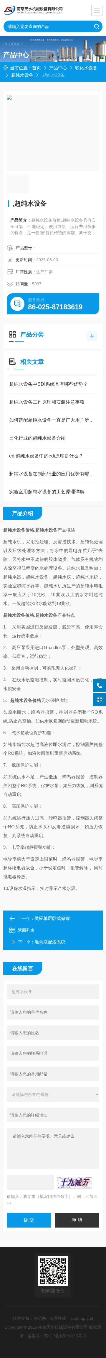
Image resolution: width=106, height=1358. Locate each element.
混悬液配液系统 (49, 941)
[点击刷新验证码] (74, 1182)
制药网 (40, 1318)
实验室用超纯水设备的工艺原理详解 (47, 491)
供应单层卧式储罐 (52, 918)
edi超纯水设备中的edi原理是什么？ (46, 455)
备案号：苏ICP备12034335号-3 (57, 1336)
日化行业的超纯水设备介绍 (37, 437)
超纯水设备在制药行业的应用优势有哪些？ (53, 473)
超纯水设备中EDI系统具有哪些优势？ (48, 384)
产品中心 (58, 67)
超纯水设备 (22, 75)
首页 (36, 67)
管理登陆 (57, 1318)
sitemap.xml (82, 1318)
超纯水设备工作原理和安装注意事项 (47, 402)
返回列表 (26, 930)
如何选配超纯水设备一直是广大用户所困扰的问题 (53, 420)
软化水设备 (86, 67)
